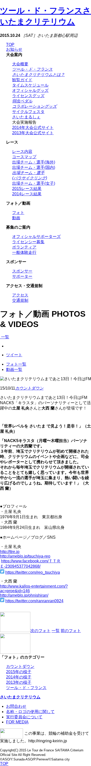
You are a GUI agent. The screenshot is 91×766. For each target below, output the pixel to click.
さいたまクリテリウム (20, 697)
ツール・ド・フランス (26, 688)
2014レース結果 (26, 194)
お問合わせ (16, 706)
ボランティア (24, 247)
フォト (18, 212)
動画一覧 (14, 369)
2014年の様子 (18, 677)
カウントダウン (29, 388)
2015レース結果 (26, 188)
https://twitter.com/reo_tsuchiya (32, 572)
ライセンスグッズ (28, 96)
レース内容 (22, 151)
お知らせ (14, 49)
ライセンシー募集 (28, 242)
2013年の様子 (18, 682)
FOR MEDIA (17, 722)
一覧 (4, 337)
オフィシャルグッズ (30, 90)
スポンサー (22, 271)
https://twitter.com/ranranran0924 (34, 601)
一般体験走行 (24, 252)
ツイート (14, 355)
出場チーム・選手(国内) (33, 167)
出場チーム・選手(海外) (33, 162)
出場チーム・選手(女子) (33, 183)
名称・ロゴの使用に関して (30, 711)
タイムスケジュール (30, 85)
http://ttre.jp (9, 552)
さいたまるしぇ (26, 117)
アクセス (20, 295)
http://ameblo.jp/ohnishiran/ (24, 595)
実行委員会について (24, 717)
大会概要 (20, 64)
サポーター (22, 276)
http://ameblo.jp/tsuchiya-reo (25, 556)
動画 (16, 218)
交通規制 (20, 300)
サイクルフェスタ (28, 112)
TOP (10, 44)
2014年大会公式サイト (33, 127)
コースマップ (24, 157)
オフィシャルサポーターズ (36, 236)
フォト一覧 (16, 364)
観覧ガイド (22, 80)
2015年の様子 (18, 672)
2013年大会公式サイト (33, 133)
